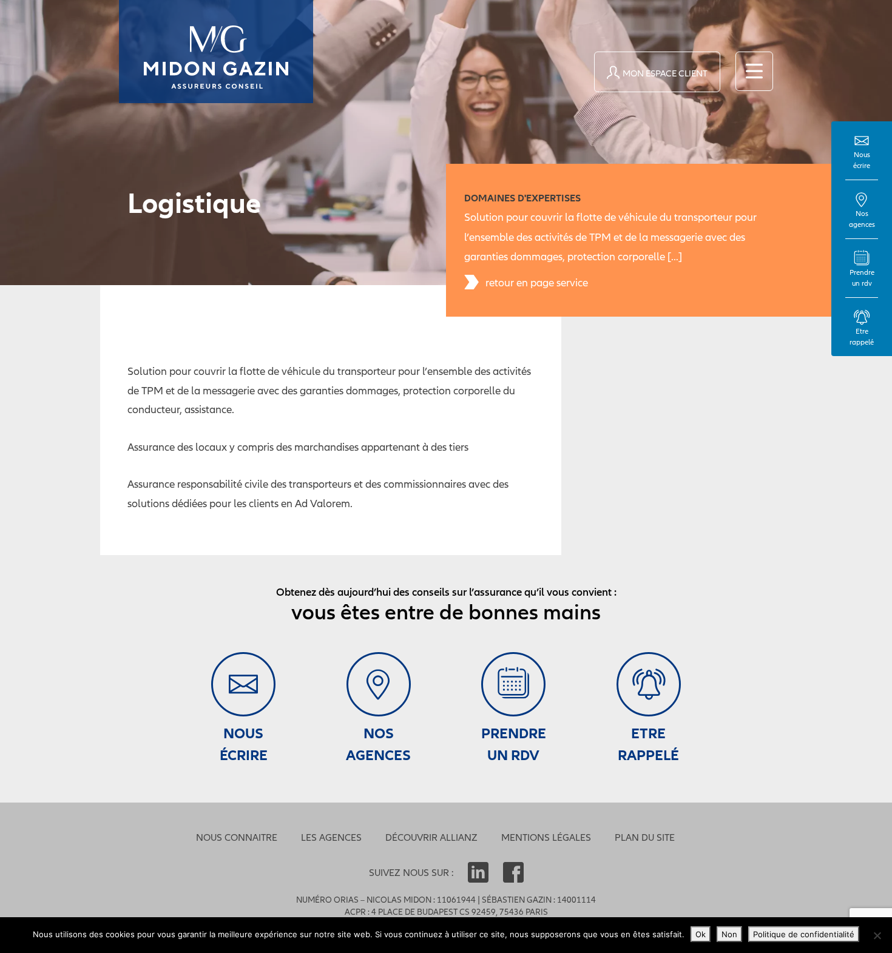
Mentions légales (546, 837)
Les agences (331, 837)
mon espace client (665, 73)
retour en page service (536, 282)
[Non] (877, 935)
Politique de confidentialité (803, 934)
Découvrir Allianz (431, 837)
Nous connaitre (236, 837)
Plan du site (645, 837)
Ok (700, 934)
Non (729, 934)
